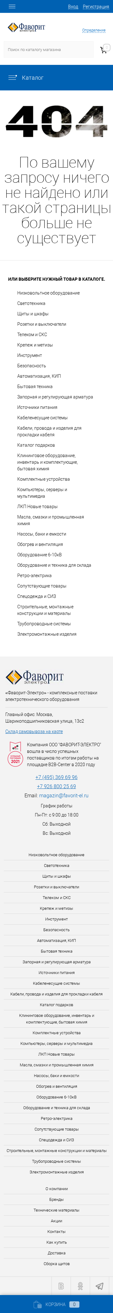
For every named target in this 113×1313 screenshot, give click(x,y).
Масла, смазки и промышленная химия (50, 520)
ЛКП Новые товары (37, 506)
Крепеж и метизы (35, 344)
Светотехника (31, 303)
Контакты (56, 1231)
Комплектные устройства (43, 479)
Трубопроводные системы (44, 623)
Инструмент (29, 355)
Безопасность (31, 365)
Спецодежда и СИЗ (36, 596)
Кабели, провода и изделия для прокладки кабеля (49, 431)
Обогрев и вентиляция (40, 544)
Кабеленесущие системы (42, 417)
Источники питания (37, 407)
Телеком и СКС (32, 334)
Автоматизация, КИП (39, 376)
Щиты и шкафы (33, 313)
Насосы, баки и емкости (41, 533)
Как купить (56, 1242)
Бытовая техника (35, 386)
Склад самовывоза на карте (34, 731)
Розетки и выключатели (41, 324)
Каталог (32, 77)
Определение (93, 30)
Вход (73, 6)
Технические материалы (56, 1210)
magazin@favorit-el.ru (64, 796)
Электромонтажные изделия (47, 634)
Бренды (56, 1199)
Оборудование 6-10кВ (39, 554)
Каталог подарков (36, 445)
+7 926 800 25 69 (56, 786)
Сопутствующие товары (42, 585)
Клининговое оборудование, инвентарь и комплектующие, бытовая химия (47, 462)
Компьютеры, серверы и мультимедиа (42, 493)
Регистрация (96, 6)
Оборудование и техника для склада (54, 565)
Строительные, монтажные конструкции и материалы (45, 610)
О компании (57, 1188)
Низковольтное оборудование (48, 292)
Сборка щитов (57, 1263)
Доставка (57, 1253)
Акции (56, 1220)
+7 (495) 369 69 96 (56, 777)
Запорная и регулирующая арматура (55, 396)
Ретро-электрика (34, 575)
